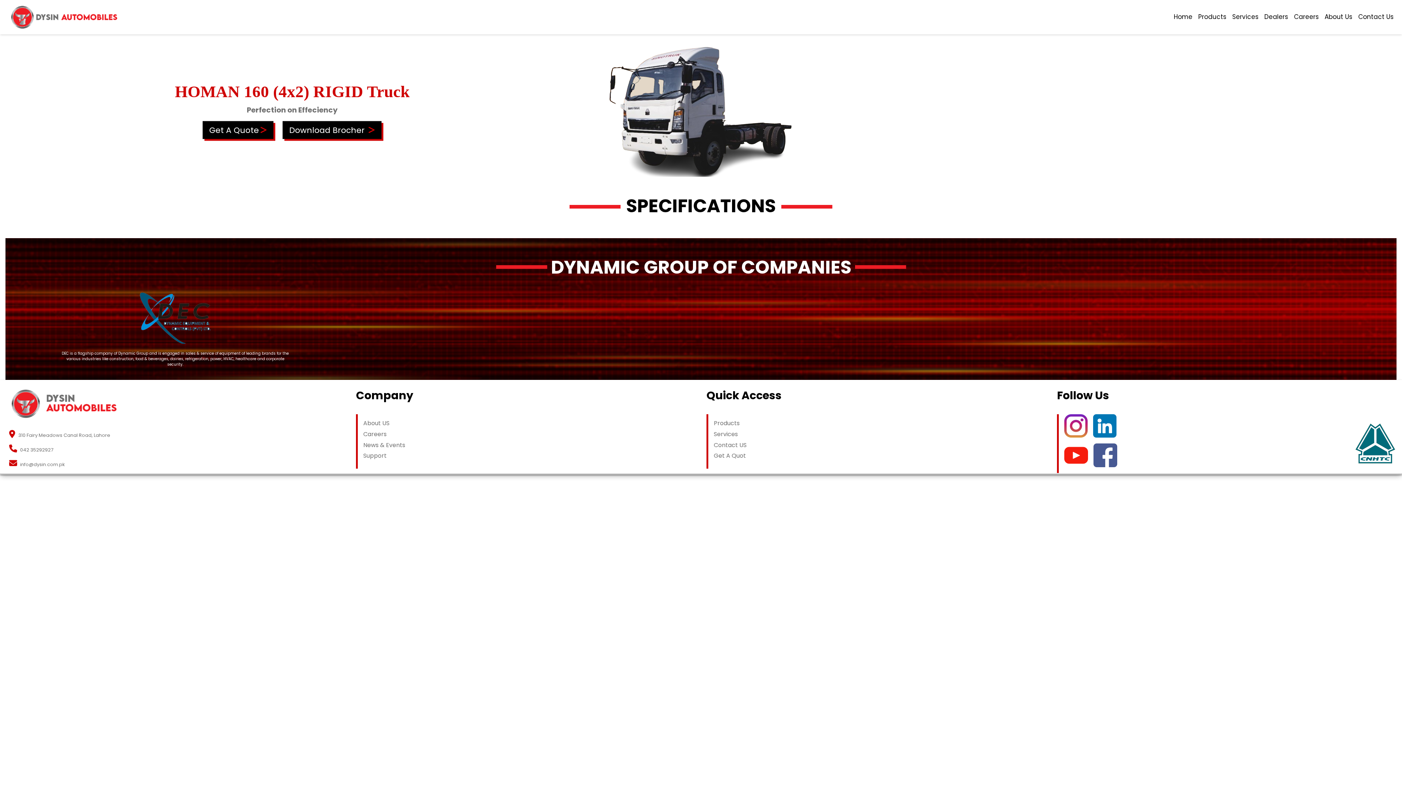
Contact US (730, 445)
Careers (1306, 16)
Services (1245, 16)
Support (375, 455)
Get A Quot (730, 455)
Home (1183, 16)
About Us (1338, 16)
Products (1212, 16)
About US (376, 423)
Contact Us (1376, 16)
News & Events (384, 445)
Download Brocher (327, 130)
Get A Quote (234, 130)
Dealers (1276, 16)
